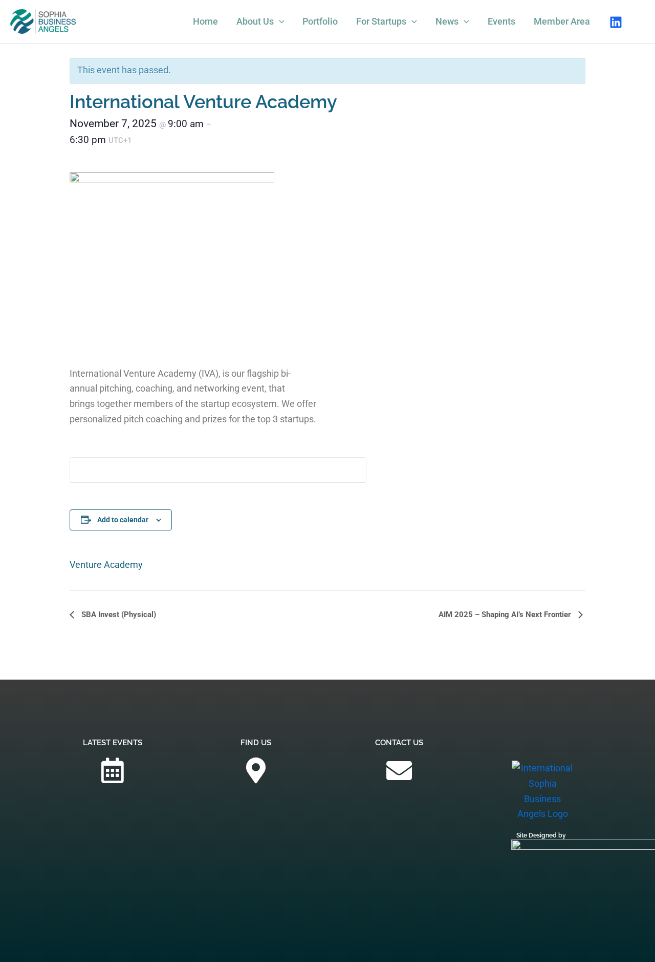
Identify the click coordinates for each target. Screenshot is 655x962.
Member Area (562, 21)
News (446, 21)
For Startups (381, 21)
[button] (279, 21)
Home (205, 21)
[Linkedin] (615, 22)
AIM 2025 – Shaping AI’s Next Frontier (506, 614)
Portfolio (320, 21)
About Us (255, 21)
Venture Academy (106, 564)
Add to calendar (122, 520)
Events (501, 21)
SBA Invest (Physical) (117, 614)
